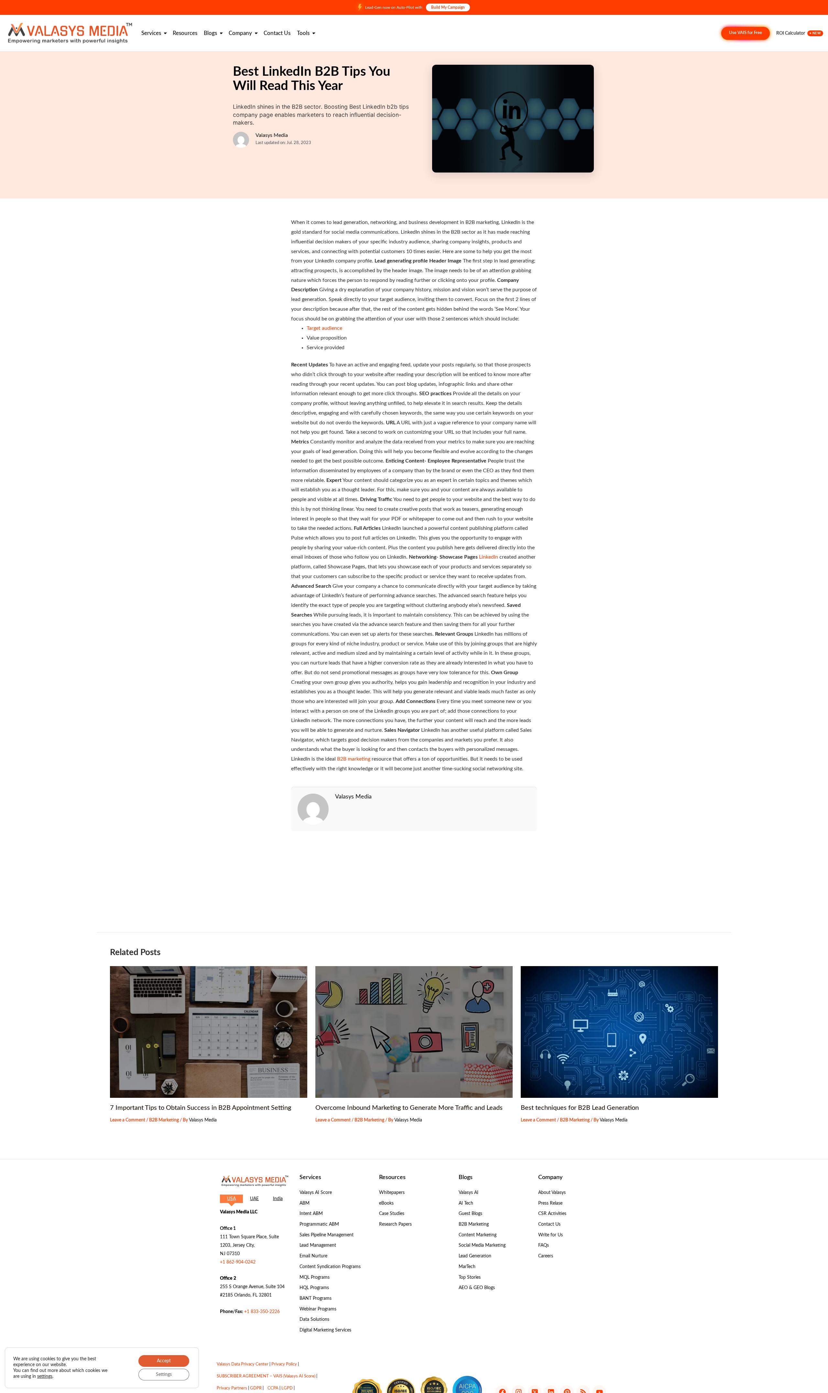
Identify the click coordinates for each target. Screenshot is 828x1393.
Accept (164, 1361)
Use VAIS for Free (745, 33)
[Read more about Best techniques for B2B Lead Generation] (619, 1032)
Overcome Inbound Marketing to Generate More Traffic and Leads (409, 1108)
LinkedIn (488, 557)
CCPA (272, 1388)
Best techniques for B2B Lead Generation (580, 1108)
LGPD (287, 1388)
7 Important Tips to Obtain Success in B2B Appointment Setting (200, 1108)
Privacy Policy (284, 1364)
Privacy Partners (232, 1388)
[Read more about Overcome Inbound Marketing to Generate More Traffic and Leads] (414, 1032)
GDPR (256, 1388)
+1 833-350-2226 (262, 1311)
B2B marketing (353, 759)
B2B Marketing (164, 1120)
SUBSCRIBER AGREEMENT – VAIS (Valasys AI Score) (266, 1376)
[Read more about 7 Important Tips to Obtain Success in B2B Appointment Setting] (208, 1032)
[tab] (231, 1199)
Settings (164, 1374)
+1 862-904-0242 (238, 1262)
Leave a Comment (127, 1120)
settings (44, 1376)
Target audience (324, 328)
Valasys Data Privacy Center (242, 1364)
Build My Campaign (448, 7)
